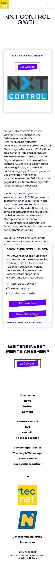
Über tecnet (27, 395)
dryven (24, 555)
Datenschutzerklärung (27, 536)
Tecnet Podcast (27, 458)
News (27, 401)
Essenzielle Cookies (22, 283)
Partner (28, 406)
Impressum (27, 542)
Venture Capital (27, 421)
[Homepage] (4, 4)
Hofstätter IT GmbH (27, 558)
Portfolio (27, 432)
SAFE (27, 427)
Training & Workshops (27, 453)
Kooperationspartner (28, 464)
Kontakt (27, 412)
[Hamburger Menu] (50, 4)
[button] (27, 67)
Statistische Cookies (23, 293)
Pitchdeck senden (27, 438)
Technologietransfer (27, 447)
